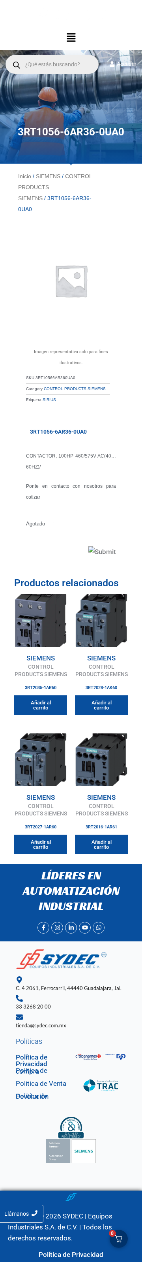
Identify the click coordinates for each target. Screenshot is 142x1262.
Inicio (24, 176)
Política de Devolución (32, 1096)
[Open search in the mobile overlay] (52, 64)
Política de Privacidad (31, 1060)
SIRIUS (49, 400)
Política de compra (31, 1071)
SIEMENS (48, 176)
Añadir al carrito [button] (41, 705)
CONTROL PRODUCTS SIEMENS (75, 389)
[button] (71, 38)
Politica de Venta (41, 1083)
